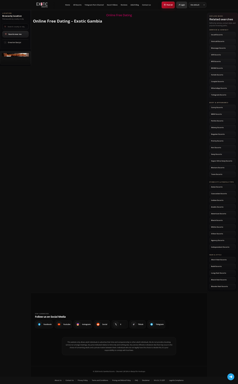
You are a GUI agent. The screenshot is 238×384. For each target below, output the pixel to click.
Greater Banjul (14, 42)
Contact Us (70, 380)
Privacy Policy (83, 380)
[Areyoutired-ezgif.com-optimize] (15, 55)
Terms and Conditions (100, 380)
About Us (58, 380)
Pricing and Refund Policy (121, 380)
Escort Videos (112, 5)
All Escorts (77, 5)
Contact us (146, 5)
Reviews (124, 5)
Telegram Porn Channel (94, 5)
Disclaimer (146, 380)
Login (183, 5)
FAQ (136, 380)
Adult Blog (135, 5)
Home (67, 5)
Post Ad (168, 4)
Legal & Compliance (176, 380)
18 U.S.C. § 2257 (159, 380)
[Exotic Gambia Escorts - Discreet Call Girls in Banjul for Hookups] (42, 4)
